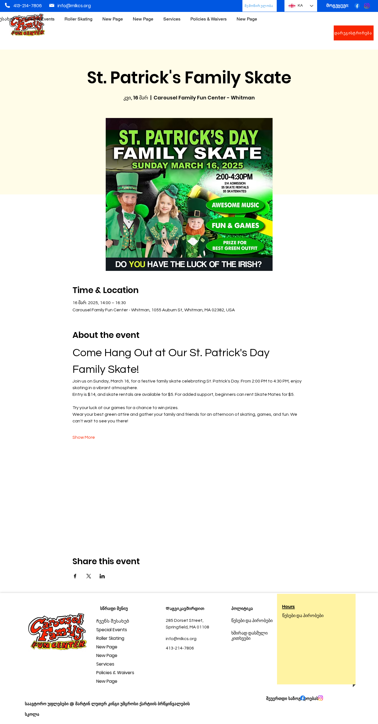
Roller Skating (110, 638)
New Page (106, 647)
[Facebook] (357, 5)
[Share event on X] (88, 576)
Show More (84, 437)
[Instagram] (366, 5)
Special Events (111, 630)
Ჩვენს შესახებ (112, 621)
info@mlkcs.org (74, 5)
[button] (208, 16)
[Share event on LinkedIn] (102, 576)
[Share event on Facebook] (75, 576)
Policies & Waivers (115, 672)
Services (105, 664)
